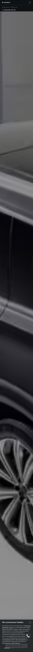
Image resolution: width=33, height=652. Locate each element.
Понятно (7, 648)
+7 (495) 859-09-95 (8, 10)
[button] (30, 622)
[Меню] (30, 2)
